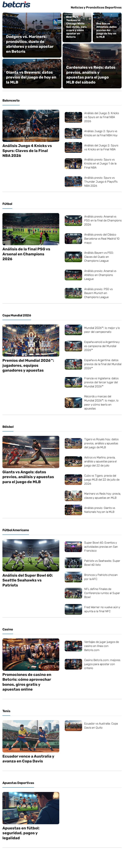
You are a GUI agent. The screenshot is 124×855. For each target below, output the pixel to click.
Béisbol (7, 427)
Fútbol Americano (15, 530)
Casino (7, 629)
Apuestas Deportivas (18, 783)
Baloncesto (11, 100)
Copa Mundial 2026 (16, 315)
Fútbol (7, 204)
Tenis (6, 711)
